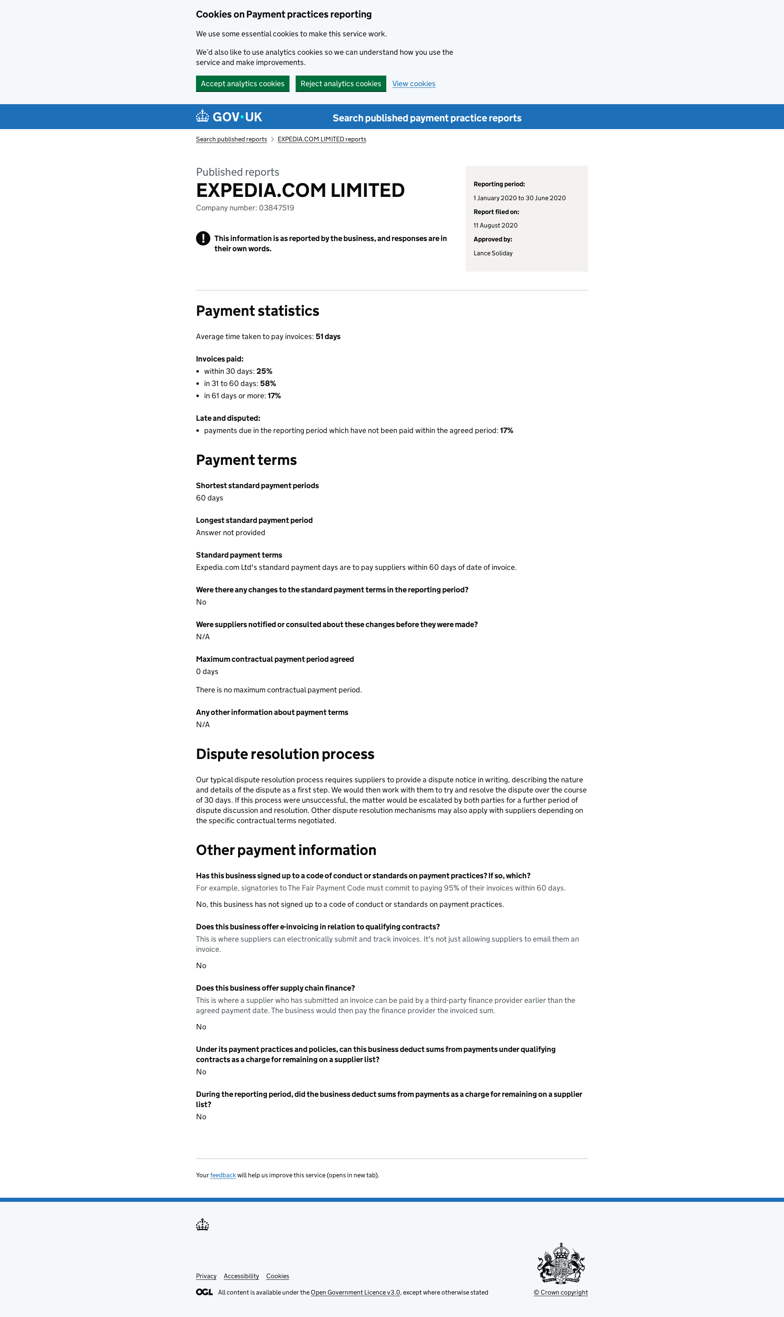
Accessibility (241, 1276)
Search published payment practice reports (427, 118)
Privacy (206, 1276)
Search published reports (231, 139)
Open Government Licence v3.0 (355, 1292)
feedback (223, 1175)
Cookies (277, 1276)
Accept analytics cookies (243, 83)
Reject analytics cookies (341, 83)
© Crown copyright (561, 1292)
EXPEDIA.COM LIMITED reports (322, 139)
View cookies (414, 83)
